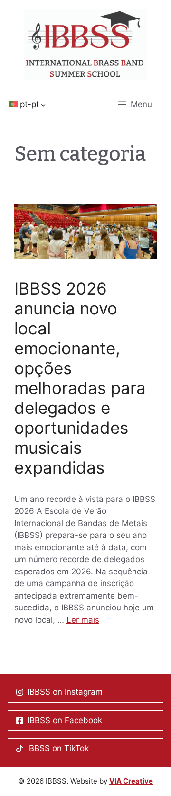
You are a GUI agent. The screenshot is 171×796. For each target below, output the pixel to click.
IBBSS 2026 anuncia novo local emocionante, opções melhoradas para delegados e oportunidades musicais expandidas (80, 377)
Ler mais (82, 620)
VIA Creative (131, 781)
